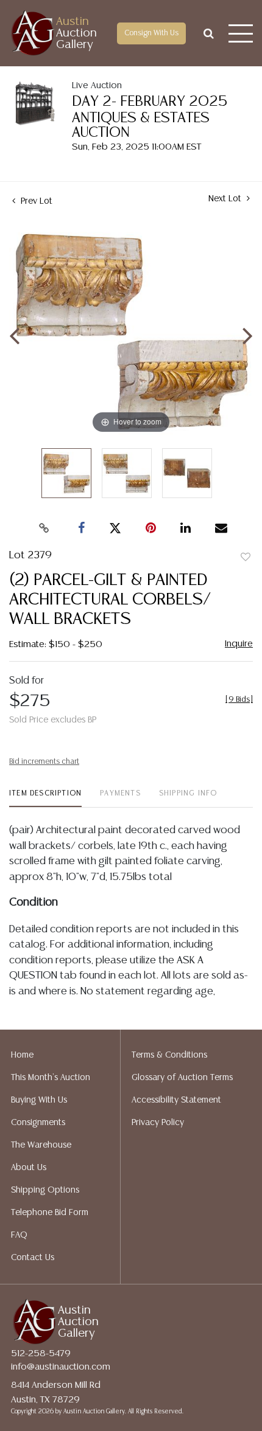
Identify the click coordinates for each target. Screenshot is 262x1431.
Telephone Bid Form (49, 1212)
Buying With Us (39, 1100)
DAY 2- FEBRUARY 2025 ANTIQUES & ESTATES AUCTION (149, 117)
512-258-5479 (41, 1353)
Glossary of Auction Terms (182, 1077)
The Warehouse (41, 1145)
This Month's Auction (50, 1077)
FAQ (19, 1235)
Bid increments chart (44, 761)
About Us (28, 1167)
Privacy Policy (158, 1122)
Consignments (38, 1122)
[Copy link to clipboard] (44, 528)
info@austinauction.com (60, 1366)
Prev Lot (35, 201)
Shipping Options (45, 1190)
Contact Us (32, 1257)
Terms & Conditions (169, 1055)
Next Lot (226, 199)
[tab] (45, 798)
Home (22, 1055)
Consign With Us (151, 33)
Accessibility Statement (176, 1100)
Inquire (239, 643)
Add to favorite (245, 558)
